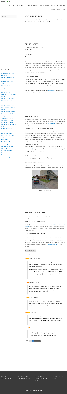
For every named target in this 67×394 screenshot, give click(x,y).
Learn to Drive (12, 5)
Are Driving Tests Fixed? (7, 118)
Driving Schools (61, 5)
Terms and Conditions (53, 244)
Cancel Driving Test (5, 148)
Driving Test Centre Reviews (8, 98)
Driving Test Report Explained (8, 111)
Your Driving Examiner (6, 150)
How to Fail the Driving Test (7, 113)
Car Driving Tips (61, 9)
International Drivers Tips (41, 376)
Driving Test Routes (5, 92)
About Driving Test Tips (23, 376)
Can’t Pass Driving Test (6, 128)
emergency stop (51, 90)
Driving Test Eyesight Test (7, 105)
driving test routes (51, 123)
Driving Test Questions (6, 133)
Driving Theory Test (21, 5)
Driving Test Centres (6, 85)
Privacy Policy (4, 376)
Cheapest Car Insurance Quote (8, 131)
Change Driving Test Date (7, 146)
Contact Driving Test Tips (24, 378)
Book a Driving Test (5, 139)
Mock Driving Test (5, 141)
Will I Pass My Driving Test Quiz (8, 103)
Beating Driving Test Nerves (7, 116)
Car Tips (53, 9)
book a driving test (30, 148)
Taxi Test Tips (55, 378)
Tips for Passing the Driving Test (47, 5)
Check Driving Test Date (7, 144)
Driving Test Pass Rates (6, 100)
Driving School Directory (57, 376)
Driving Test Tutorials (33, 5)
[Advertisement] (9, 44)
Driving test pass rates (32, 216)
